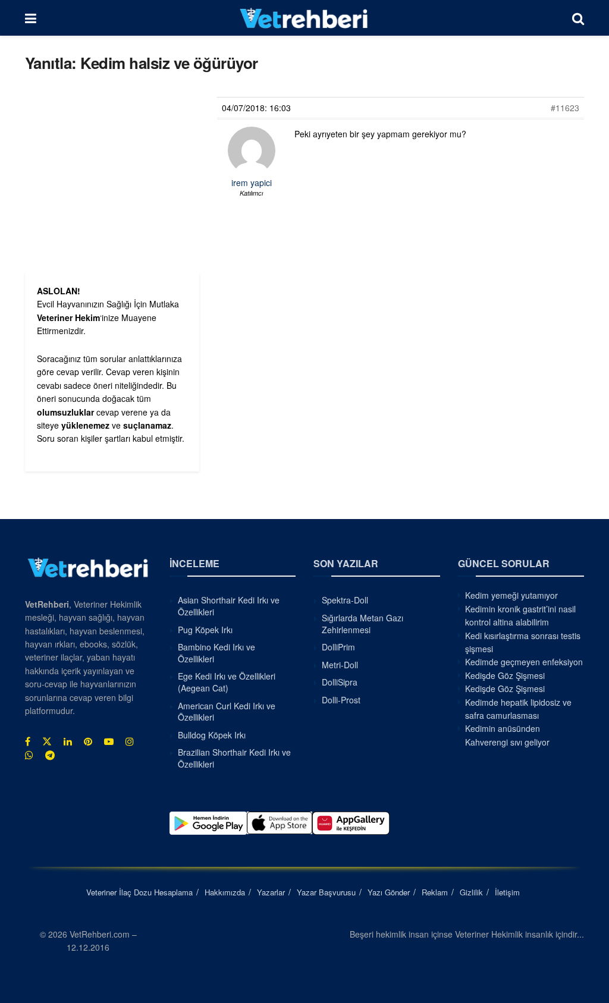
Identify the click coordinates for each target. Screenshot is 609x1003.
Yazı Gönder (389, 892)
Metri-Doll (340, 665)
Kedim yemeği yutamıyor (511, 595)
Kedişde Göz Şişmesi (505, 675)
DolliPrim (338, 647)
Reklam (435, 892)
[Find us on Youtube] (109, 741)
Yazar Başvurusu (326, 892)
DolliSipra (339, 682)
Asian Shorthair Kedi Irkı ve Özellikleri (229, 606)
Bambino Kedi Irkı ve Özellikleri (216, 653)
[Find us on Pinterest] (88, 741)
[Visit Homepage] (304, 18)
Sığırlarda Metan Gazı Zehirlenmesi (362, 624)
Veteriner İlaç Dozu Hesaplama (139, 892)
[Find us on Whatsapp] (29, 755)
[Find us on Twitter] (47, 741)
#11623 (565, 107)
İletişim (507, 892)
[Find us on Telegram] (50, 755)
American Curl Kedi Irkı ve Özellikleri (226, 712)
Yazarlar (271, 892)
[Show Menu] (30, 18)
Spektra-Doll (345, 600)
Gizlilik (471, 892)
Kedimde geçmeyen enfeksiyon (524, 662)
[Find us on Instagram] (129, 741)
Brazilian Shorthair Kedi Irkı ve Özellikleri (234, 758)
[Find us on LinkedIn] (68, 741)
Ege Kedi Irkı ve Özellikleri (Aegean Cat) (226, 682)
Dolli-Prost (341, 700)
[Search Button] (578, 18)
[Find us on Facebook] (27, 741)
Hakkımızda (225, 892)
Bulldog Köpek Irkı (212, 735)
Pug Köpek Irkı (205, 630)
